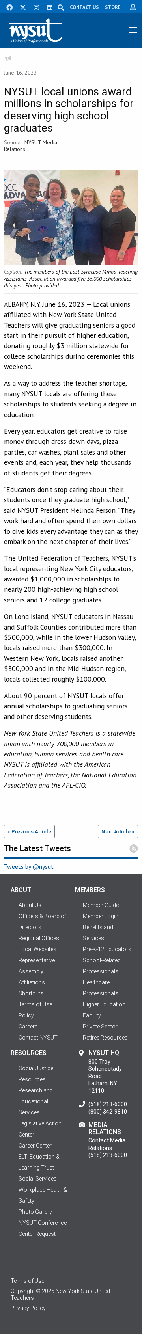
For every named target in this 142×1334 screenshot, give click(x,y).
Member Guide (101, 905)
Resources (32, 1079)
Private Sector (100, 1026)
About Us (30, 905)
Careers (28, 1026)
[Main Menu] (133, 30)
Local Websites (37, 949)
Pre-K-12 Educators (107, 949)
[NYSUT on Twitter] (20, 6)
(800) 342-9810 (107, 1112)
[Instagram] (34, 6)
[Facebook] (6, 6)
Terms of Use (27, 1281)
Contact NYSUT (38, 1037)
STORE (113, 7)
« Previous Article (29, 831)
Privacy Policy (28, 1308)
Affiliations (32, 982)
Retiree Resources (105, 1037)
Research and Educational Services (36, 1101)
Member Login (100, 916)
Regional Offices (39, 938)
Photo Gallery (35, 1212)
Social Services (38, 1179)
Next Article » (118, 831)
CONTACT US (84, 7)
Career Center (35, 1145)
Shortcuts (31, 993)
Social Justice (36, 1068)
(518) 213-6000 (107, 1104)
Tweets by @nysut (29, 866)
